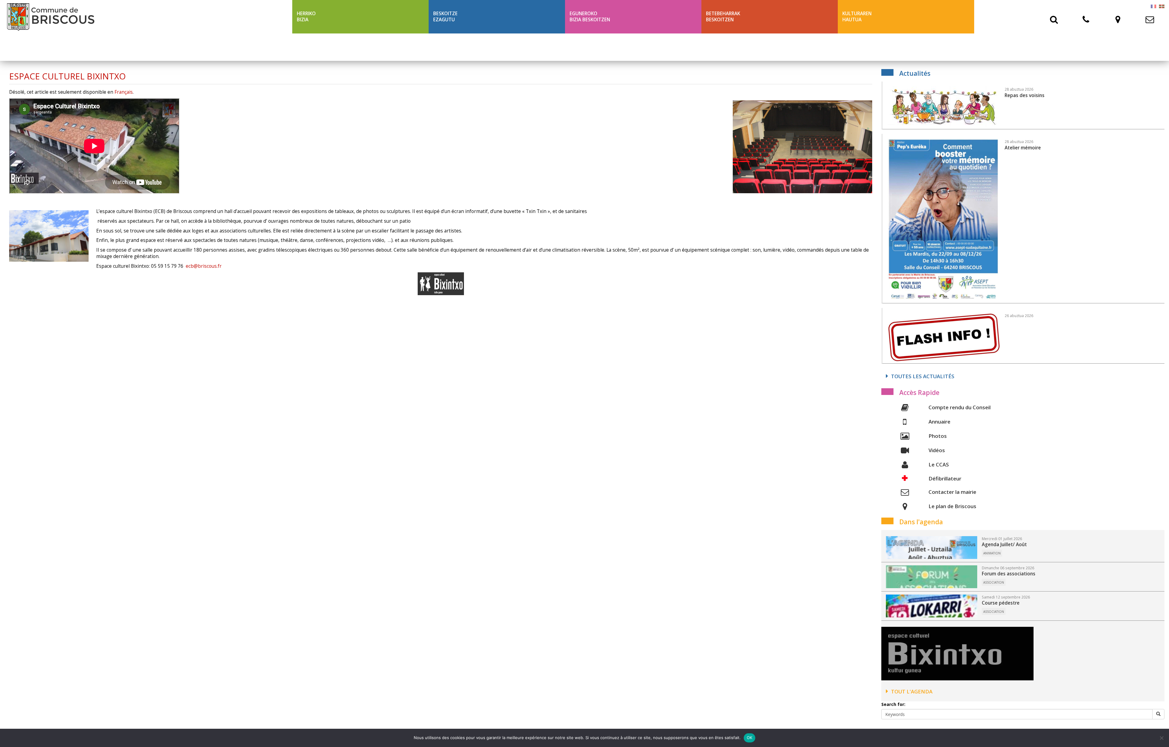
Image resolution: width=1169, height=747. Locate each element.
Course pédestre (1001, 603)
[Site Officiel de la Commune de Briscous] (146, 17)
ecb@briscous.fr (204, 266)
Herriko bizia (306, 16)
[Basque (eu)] (1161, 6)
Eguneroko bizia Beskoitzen (590, 16)
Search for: (893, 704)
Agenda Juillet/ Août (1004, 544)
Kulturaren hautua (857, 16)
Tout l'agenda (911, 691)
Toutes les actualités (922, 376)
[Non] (1161, 738)
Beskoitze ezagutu (445, 16)
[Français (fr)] (1153, 6)
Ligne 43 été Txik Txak (323, 47)
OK (750, 737)
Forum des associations (1008, 574)
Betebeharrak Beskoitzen (723, 16)
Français (123, 92)
